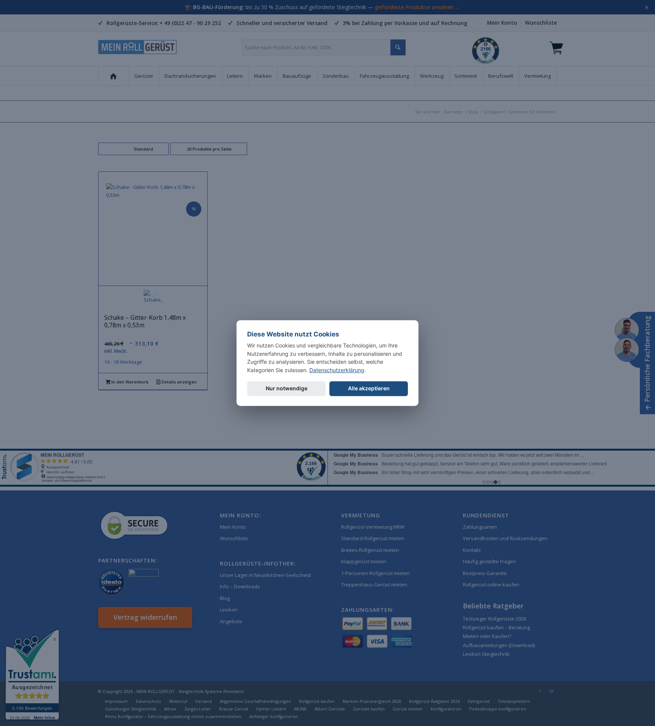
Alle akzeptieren (369, 388)
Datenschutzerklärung (336, 370)
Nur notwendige (286, 388)
